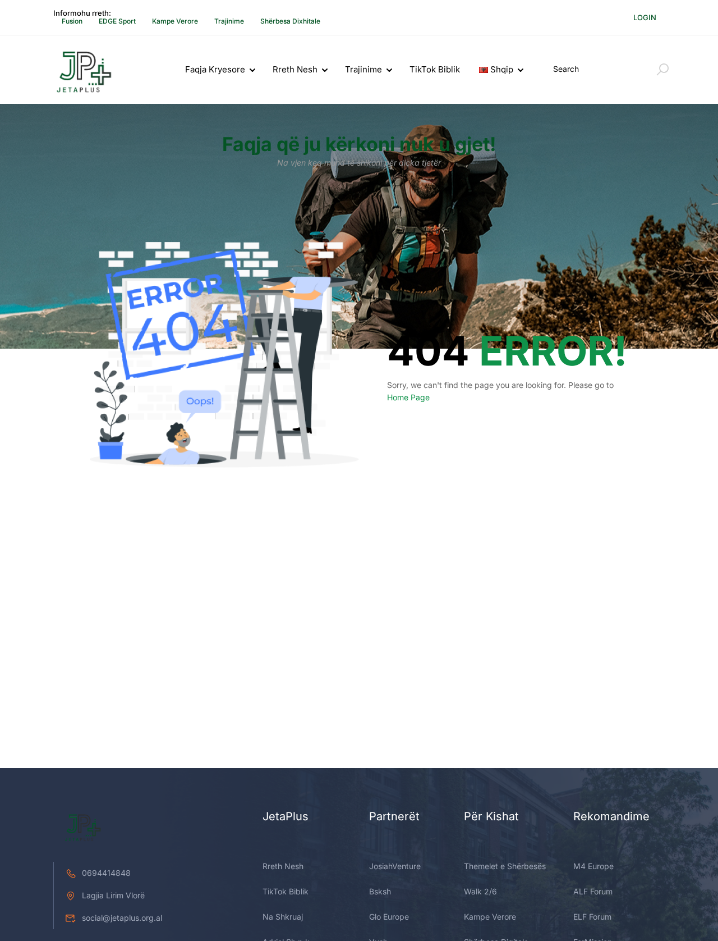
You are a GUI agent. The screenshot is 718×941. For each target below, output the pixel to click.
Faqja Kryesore (215, 69)
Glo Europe (389, 916)
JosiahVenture (395, 866)
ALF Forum (593, 891)
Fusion (72, 21)
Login (644, 17)
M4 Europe (593, 866)
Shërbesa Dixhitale (290, 21)
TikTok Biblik (434, 69)
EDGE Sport (117, 21)
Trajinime (229, 21)
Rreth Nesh (295, 69)
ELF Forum (592, 916)
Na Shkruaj (283, 916)
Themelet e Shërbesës (505, 866)
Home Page (408, 397)
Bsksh (380, 891)
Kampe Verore (175, 21)
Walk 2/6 (480, 891)
